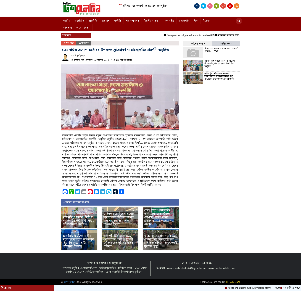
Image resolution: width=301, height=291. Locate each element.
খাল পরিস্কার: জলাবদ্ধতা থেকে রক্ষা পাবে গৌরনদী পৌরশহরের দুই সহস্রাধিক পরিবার (118, 241)
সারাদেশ (105, 20)
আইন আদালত (132, 20)
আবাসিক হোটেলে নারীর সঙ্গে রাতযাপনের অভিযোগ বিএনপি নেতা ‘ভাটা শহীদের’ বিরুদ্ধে (78, 241)
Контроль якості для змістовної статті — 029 (182, 35)
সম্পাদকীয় (169, 20)
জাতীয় (66, 20)
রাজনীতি (93, 20)
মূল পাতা (70, 43)
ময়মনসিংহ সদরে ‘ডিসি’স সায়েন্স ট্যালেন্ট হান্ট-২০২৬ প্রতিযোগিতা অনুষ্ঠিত (79, 220)
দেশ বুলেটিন (69, 282)
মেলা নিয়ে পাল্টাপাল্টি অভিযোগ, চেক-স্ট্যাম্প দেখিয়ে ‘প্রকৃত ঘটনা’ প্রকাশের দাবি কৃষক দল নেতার (158, 217)
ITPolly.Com (233, 282)
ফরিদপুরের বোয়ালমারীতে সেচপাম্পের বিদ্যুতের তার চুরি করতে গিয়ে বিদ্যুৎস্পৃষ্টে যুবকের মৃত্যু (160, 241)
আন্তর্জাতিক (79, 20)
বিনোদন (206, 20)
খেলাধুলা (67, 27)
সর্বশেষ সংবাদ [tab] (197, 43)
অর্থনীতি (117, 20)
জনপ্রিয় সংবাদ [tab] (226, 43)
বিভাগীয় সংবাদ (151, 20)
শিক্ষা (196, 20)
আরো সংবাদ (82, 27)
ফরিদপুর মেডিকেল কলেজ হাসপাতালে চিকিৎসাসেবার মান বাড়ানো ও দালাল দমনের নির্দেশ (118, 219)
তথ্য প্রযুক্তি (184, 20)
